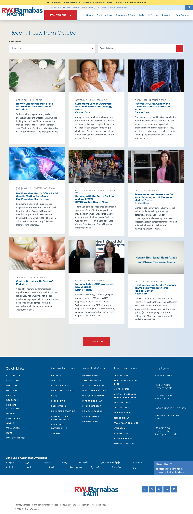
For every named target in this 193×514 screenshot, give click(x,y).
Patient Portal (91, 375)
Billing (92, 7)
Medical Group (91, 416)
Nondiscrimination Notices (45, 504)
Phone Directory (92, 406)
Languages (13, 418)
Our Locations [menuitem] (104, 15)
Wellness (119, 428)
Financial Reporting (63, 411)
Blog (9, 433)
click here (179, 472)
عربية (26, 462)
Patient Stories (16, 438)
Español (116, 467)
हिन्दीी (117, 462)
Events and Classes (62, 391)
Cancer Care (121, 375)
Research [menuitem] (167, 15)
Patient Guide (90, 421)
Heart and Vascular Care (126, 382)
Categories (16, 42)
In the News (58, 401)
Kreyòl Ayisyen (105, 462)
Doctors (11, 385)
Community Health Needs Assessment (61, 418)
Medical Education (12, 407)
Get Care (11, 390)
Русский (95, 467)
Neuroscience (122, 403)
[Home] (22, 12)
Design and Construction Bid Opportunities (167, 431)
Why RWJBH (54, 7)
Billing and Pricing (93, 386)
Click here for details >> (135, 2)
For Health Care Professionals (112, 7)
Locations (12, 381)
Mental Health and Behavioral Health (125, 396)
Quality (55, 380)
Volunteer (13, 428)
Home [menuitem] (89, 15)
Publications (59, 406)
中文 (29, 467)
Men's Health (121, 389)
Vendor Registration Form (167, 417)
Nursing (11, 413)
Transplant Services (126, 423)
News (84, 7)
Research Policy (98, 504)
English (10, 462)
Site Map (56, 433)
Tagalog (47, 462)
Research (12, 400)
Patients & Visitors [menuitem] (148, 15)
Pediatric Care (122, 413)
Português (76, 467)
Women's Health (123, 438)
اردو (135, 467)
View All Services (124, 443)
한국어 (9, 467)
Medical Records (92, 411)
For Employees (163, 375)
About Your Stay (91, 380)
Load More (96, 341)
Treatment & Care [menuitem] (125, 15)
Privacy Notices (22, 504)
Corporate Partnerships (59, 426)
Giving (66, 7)
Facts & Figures (60, 386)
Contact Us (13, 376)
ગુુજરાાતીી (83, 462)
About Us (56, 375)
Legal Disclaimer (81, 504)
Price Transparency (94, 391)
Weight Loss (121, 433)
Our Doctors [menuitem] (182, 15)
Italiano (137, 462)
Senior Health (122, 418)
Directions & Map (92, 401)
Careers (75, 7)
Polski (51, 467)
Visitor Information (94, 396)
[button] (189, 7)
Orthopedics (121, 408)
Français (65, 462)
